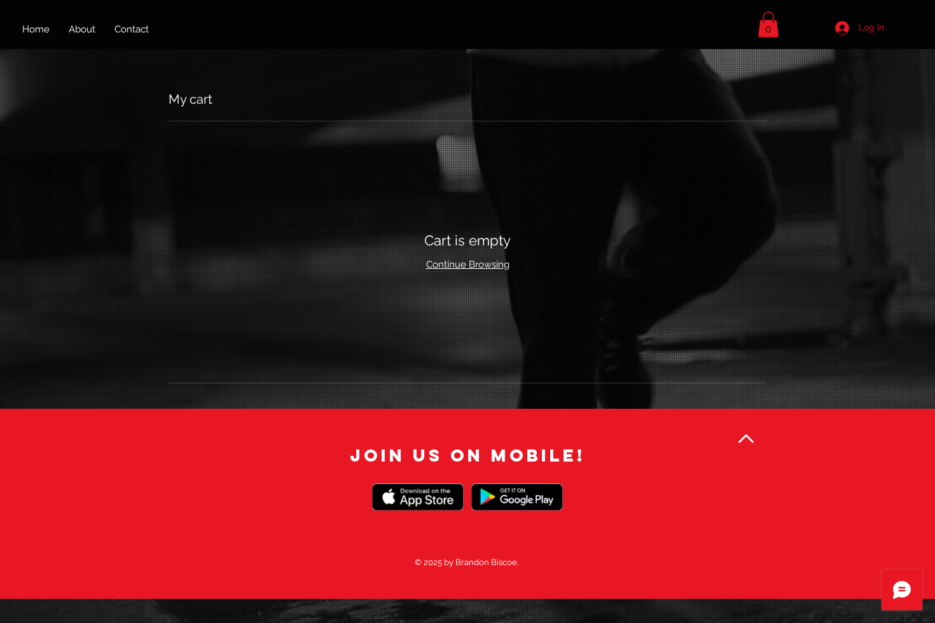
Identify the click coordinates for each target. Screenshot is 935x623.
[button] (768, 24)
